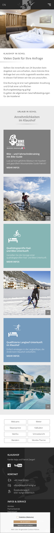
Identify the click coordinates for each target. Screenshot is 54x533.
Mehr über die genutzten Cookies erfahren (25, 529)
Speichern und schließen (25, 525)
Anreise (11, 506)
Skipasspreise (15, 427)
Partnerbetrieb (14, 509)
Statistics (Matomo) (26, 517)
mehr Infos (13, 167)
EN (4, 4)
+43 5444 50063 (21, 480)
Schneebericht (39, 434)
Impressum (12, 511)
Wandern (15, 440)
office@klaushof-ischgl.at (25, 485)
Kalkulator (39, 427)
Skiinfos (15, 434)
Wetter (39, 421)
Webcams (15, 421)
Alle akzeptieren (25, 522)
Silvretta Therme (39, 440)
